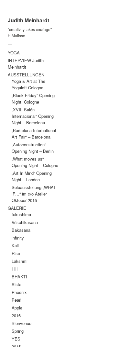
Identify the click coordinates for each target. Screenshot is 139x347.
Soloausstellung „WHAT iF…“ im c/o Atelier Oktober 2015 (34, 193)
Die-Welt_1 (101, 74)
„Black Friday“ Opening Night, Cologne (33, 98)
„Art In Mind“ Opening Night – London (32, 176)
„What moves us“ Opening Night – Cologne (35, 162)
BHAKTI (19, 277)
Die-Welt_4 (101, 107)
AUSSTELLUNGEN (26, 75)
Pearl (16, 300)
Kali (15, 245)
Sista (16, 284)
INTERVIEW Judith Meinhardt (26, 63)
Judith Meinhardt (28, 20)
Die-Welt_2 (101, 85)
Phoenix (19, 292)
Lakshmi (19, 261)
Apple (17, 308)
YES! (17, 339)
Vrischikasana (25, 222)
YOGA (14, 53)
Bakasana (21, 230)
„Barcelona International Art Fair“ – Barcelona (34, 133)
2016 (16, 315)
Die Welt (90, 19)
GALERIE (17, 208)
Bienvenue (21, 323)
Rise (16, 253)
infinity (18, 238)
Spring (18, 331)
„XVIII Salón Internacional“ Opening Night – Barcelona (33, 116)
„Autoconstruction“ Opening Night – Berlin (33, 147)
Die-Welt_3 (101, 96)
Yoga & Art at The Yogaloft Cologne (28, 84)
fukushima (21, 214)
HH (14, 269)
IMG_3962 (100, 63)
